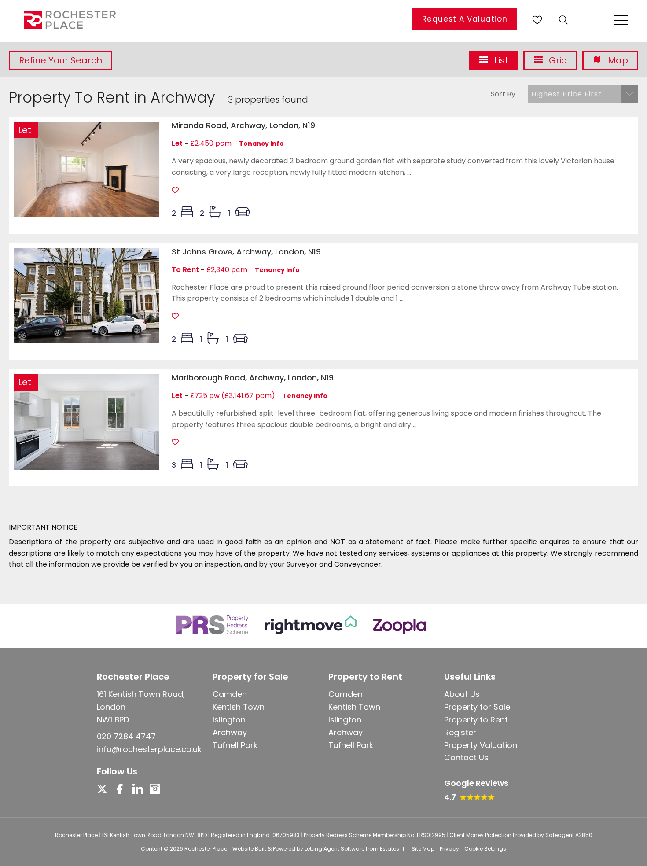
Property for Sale (477, 706)
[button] (583, 94)
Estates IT (392, 848)
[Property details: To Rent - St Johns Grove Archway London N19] (86, 341)
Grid (557, 60)
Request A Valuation (464, 19)
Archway (230, 732)
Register (460, 732)
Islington (229, 719)
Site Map (423, 848)
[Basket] (537, 20)
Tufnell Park (235, 745)
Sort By (503, 94)
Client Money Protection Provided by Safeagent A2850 (520, 835)
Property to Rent (476, 719)
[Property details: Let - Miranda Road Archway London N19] (86, 215)
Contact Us (466, 757)
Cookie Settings (485, 848)
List (500, 60)
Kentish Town (239, 706)
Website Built (249, 848)
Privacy (449, 848)
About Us (462, 694)
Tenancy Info (261, 143)
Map (617, 60)
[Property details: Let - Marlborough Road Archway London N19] (86, 467)
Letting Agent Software (334, 848)
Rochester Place (205, 848)
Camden (230, 694)
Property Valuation (480, 745)
